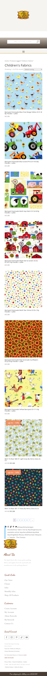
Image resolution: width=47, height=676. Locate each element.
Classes (7, 584)
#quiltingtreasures (35, 530)
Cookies (25, 662)
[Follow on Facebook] (6, 637)
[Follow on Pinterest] (17, 637)
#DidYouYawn (30, 535)
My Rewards (9, 619)
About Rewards (10, 616)
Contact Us (8, 623)
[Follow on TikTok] (22, 637)
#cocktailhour (12, 530)
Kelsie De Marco (19, 667)
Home (7, 61)
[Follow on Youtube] (27, 637)
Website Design (9, 667)
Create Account (10, 608)
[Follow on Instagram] (12, 637)
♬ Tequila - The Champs (16, 537)
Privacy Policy (7, 662)
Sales (6, 587)
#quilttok (35, 532)
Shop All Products (11, 595)
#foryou (21, 535)
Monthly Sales (9, 591)
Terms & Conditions (17, 662)
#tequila (38, 535)
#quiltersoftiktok (26, 532)
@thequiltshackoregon (25, 527)
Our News (8, 580)
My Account (9, 612)
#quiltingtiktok (12, 535)
